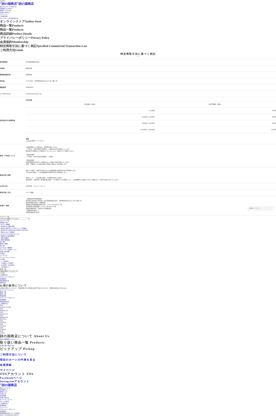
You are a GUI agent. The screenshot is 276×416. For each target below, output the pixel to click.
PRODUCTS (4, 317)
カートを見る (4, 401)
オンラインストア (6, 399)
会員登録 (3, 405)
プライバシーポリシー (7, 409)
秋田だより (4, 392)
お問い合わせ (4, 398)
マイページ (4, 407)
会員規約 (3, 411)
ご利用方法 (4, 403)
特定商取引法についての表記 (10, 413)
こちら (28, 141)
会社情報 (3, 396)
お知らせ (3, 394)
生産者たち (4, 390)
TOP (1, 305)
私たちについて (5, 388)
